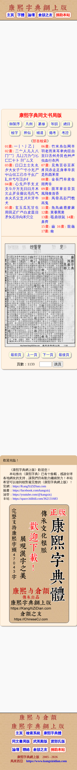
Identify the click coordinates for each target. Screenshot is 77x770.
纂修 (41, 124)
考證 (65, 133)
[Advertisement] (38, 66)
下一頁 (48, 355)
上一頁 (32, 355)
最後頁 (64, 355)
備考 (52, 133)
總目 (66, 124)
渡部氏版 (58, 741)
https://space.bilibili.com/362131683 (35, 498)
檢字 (14, 133)
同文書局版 (21, 741)
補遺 (39, 133)
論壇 (31, 15)
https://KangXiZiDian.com (29, 486)
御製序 (14, 124)
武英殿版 (40, 741)
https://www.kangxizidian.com (46, 761)
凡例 (29, 124)
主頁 (10, 15)
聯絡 (26, 750)
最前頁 (16, 355)
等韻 (54, 124)
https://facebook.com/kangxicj (31, 490)
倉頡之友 (45, 15)
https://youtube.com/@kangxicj (32, 494)
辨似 (27, 133)
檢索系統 (33, 733)
